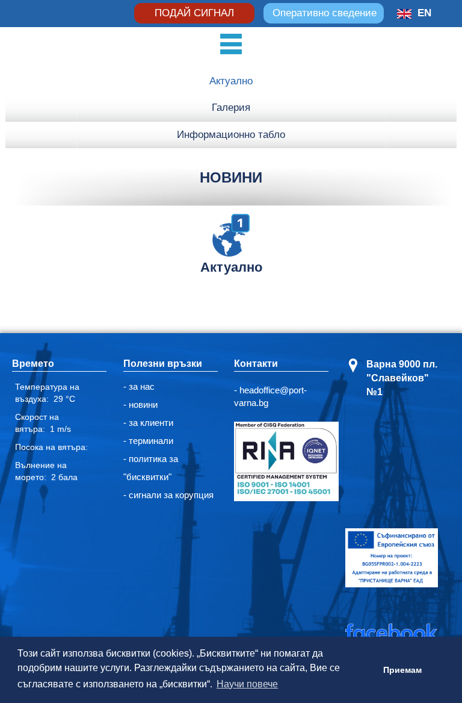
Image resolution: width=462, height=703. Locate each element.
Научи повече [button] (247, 684)
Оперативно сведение (325, 13)
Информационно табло (231, 134)
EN (424, 13)
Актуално (231, 81)
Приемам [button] (402, 670)
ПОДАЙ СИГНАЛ (194, 13)
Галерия (231, 107)
